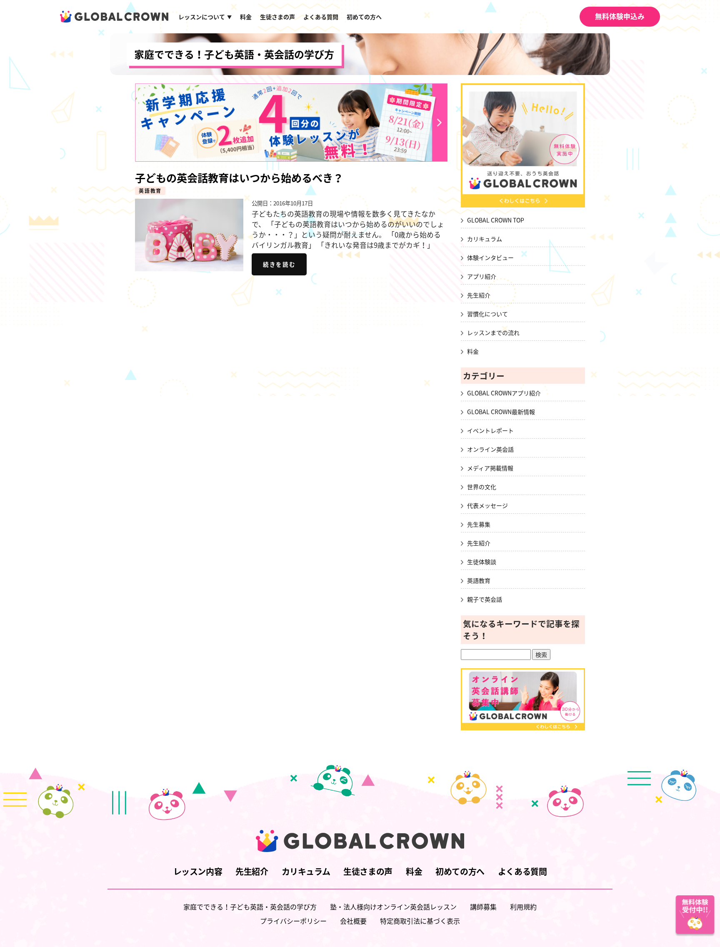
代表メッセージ (487, 505)
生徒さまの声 (277, 16)
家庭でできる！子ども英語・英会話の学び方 (234, 54)
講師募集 (483, 907)
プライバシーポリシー (293, 921)
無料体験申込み (620, 16)
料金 (246, 16)
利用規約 (523, 907)
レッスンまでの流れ (493, 332)
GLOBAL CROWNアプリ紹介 (504, 393)
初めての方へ (364, 16)
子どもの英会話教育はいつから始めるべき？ (239, 177)
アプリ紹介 (481, 276)
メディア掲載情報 (490, 468)
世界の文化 (481, 486)
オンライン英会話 (490, 449)
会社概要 (353, 921)
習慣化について (487, 314)
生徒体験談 (481, 561)
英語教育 (150, 191)
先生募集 (478, 524)
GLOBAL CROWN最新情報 (501, 411)
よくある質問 (320, 16)
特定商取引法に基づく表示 (420, 921)
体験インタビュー (490, 257)
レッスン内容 (197, 871)
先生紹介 (478, 295)
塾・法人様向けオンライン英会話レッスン (393, 907)
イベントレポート (490, 430)
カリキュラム (484, 239)
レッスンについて (205, 16)
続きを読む (279, 264)
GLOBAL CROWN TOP (495, 220)
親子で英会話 (484, 599)
